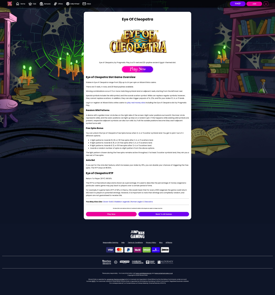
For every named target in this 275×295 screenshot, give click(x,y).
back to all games (164, 214)
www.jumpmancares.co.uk (164, 273)
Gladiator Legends (121, 201)
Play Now (111, 214)
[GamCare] (107, 262)
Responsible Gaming (110, 242)
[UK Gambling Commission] (137, 262)
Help (123, 242)
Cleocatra (148, 201)
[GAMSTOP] (124, 262)
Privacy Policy (151, 242)
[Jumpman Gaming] (137, 237)
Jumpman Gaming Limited (116, 279)
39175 (93, 281)
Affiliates (169, 242)
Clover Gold (108, 201)
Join (254, 4)
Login (238, 3)
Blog (160, 242)
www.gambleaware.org (143, 273)
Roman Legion (137, 201)
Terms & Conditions (135, 242)
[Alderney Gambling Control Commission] (165, 262)
